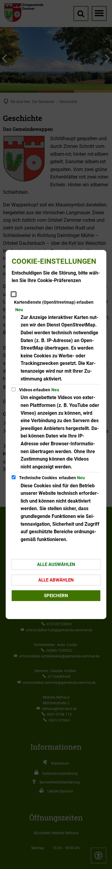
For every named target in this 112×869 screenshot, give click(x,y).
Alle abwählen (56, 580)
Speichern (56, 595)
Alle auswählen (56, 564)
